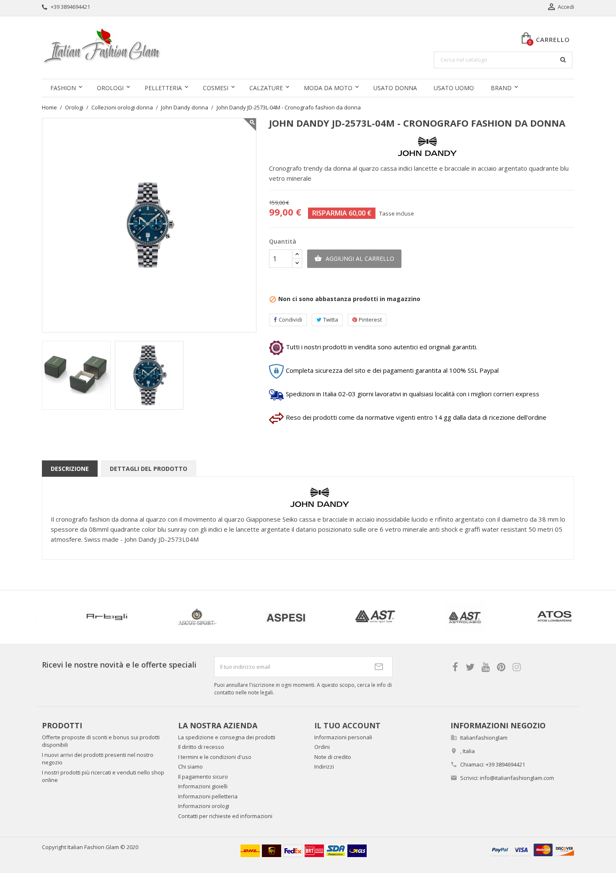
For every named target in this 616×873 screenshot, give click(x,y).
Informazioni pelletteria (208, 796)
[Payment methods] (532, 849)
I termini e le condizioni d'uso (214, 757)
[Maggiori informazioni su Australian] (490, 617)
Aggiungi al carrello (354, 258)
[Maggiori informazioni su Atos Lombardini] (400, 617)
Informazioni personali (343, 737)
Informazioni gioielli (203, 786)
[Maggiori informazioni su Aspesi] (132, 617)
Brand (501, 88)
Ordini (322, 747)
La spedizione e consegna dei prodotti (226, 737)
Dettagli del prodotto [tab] (148, 469)
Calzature (266, 88)
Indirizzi (324, 766)
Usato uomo (454, 88)
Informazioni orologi (203, 806)
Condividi (290, 319)
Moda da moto (328, 88)
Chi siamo (190, 766)
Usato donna (395, 88)
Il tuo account (347, 725)
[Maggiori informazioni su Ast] (221, 617)
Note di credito (332, 757)
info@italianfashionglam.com (517, 778)
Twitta (330, 319)
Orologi (110, 88)
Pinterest (370, 319)
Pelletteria (163, 88)
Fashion (63, 88)
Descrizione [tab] (70, 469)
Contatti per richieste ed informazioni (225, 816)
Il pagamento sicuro (203, 776)
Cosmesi (215, 88)
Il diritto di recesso (201, 747)
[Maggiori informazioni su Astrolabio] (311, 617)
